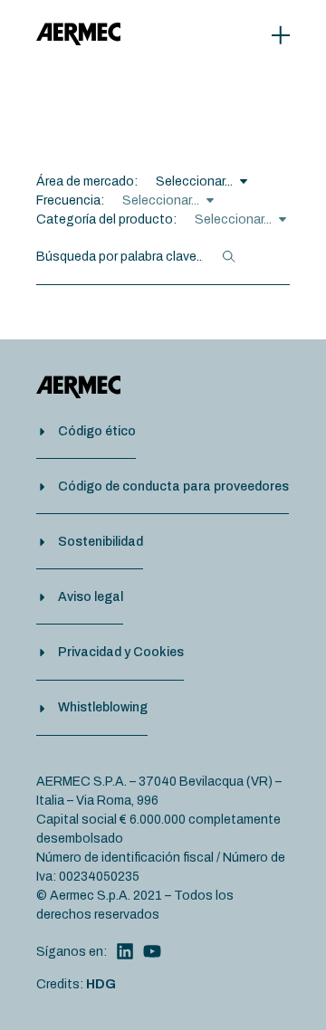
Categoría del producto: (106, 219)
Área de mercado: (87, 181)
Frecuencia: (70, 200)
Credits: (76, 984)
